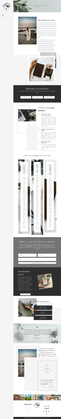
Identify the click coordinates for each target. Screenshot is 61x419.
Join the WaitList (28, 411)
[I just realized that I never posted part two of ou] (46, 397)
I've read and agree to (46, 383)
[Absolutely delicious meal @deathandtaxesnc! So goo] (34, 397)
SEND (51, 386)
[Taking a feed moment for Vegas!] (22, 397)
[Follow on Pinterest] (49, 411)
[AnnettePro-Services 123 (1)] (27, 316)
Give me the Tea (25, 294)
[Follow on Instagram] (46, 411)
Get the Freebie (28, 409)
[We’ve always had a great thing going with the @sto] (52, 397)
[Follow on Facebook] (44, 411)
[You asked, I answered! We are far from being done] (40, 397)
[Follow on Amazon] (47, 414)
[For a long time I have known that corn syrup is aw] (16, 397)
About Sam (28, 407)
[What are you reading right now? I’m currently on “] (58, 397)
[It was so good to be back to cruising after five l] (28, 397)
